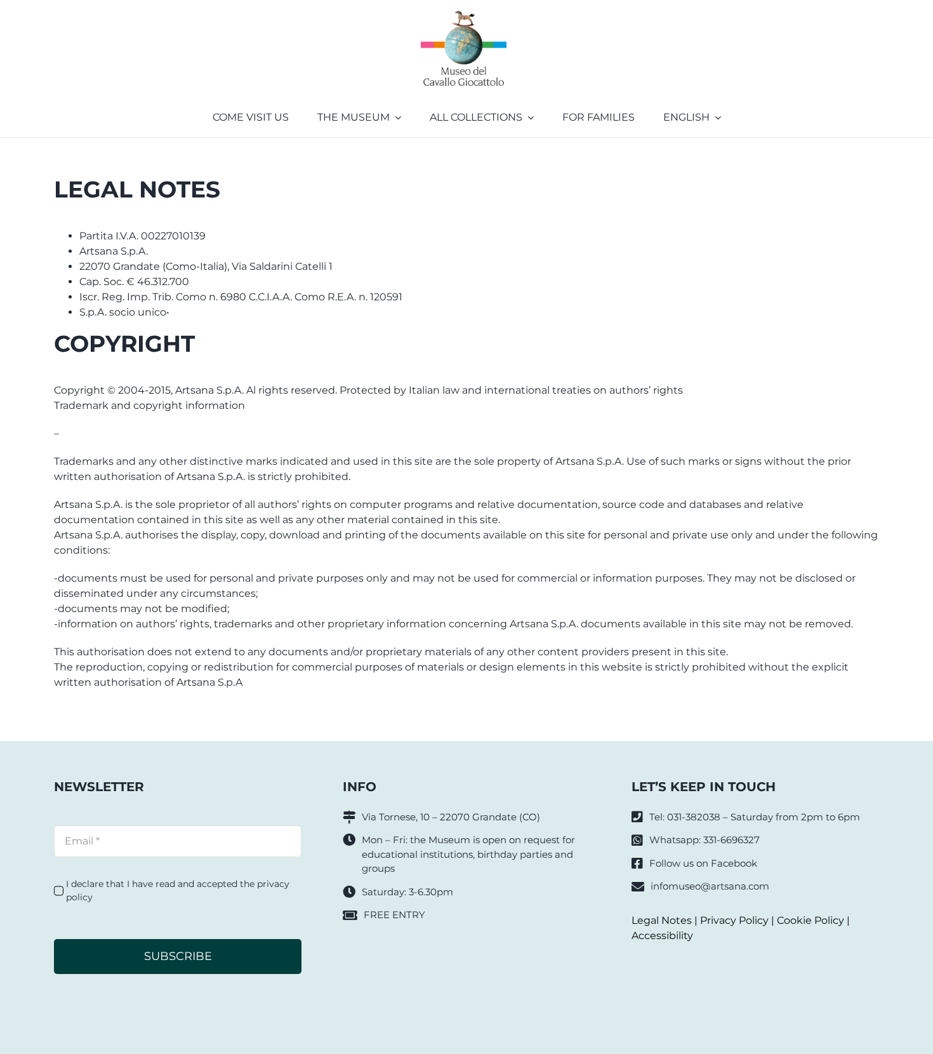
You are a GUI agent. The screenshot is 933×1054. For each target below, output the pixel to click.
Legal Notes (662, 920)
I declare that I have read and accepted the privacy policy (177, 890)
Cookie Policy (810, 920)
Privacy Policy (734, 920)
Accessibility (662, 936)
